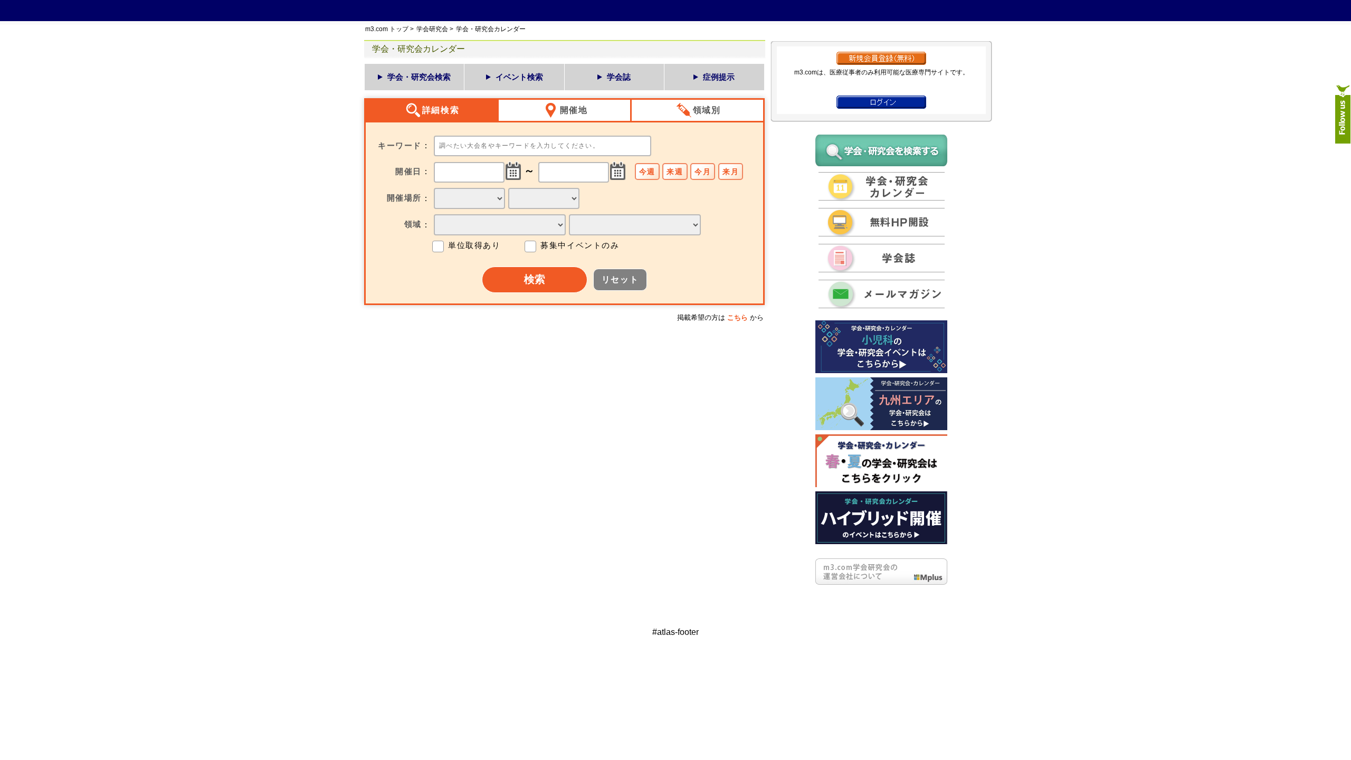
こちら (737, 317)
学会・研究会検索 (419, 76)
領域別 (707, 110)
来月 (730, 171)
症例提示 (719, 76)
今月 (702, 171)
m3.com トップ (386, 29)
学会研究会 (432, 29)
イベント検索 (519, 76)
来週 (675, 171)
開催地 (574, 110)
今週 (647, 171)
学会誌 (619, 76)
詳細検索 (440, 110)
